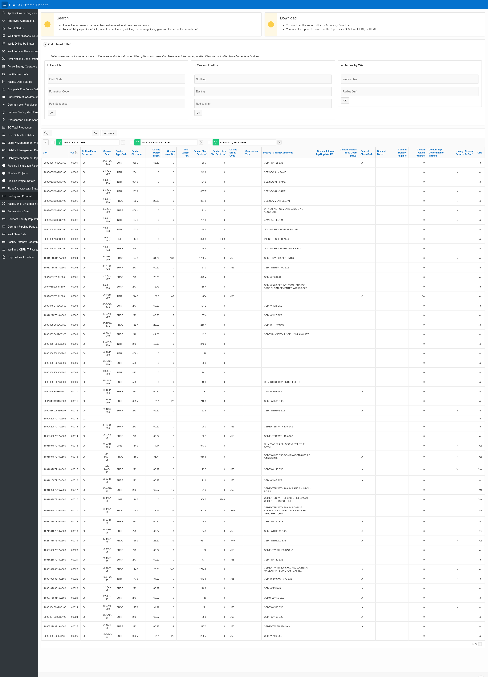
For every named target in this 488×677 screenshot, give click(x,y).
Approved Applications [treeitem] (21, 20)
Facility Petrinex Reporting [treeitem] (23, 242)
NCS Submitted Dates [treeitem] (21, 135)
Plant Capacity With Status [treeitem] (23, 188)
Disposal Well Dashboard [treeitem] (23, 257)
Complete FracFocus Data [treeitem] (23, 89)
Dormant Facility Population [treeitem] (24, 219)
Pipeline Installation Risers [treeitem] (23, 165)
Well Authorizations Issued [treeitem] (23, 36)
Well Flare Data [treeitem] (17, 234)
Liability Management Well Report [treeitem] (28, 143)
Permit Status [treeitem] (16, 28)
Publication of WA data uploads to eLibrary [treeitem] (33, 97)
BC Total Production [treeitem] (20, 127)
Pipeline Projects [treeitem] (18, 173)
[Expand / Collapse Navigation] (5, 5)
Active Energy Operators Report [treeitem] (27, 66)
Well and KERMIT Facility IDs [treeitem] (25, 249)
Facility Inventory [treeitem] (18, 74)
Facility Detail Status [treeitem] (20, 82)
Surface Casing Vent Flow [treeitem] (23, 112)
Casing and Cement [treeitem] (20, 196)
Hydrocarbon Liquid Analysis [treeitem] (25, 120)
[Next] (480, 644)
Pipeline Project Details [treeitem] (21, 181)
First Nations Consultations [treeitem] (24, 59)
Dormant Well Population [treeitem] (23, 104)
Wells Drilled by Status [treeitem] (21, 43)
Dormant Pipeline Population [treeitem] (25, 226)
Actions (108, 133)
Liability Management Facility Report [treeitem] (29, 150)
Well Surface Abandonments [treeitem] (25, 51)
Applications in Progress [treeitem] (22, 13)
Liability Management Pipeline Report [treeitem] (30, 158)
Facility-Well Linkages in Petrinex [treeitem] (27, 204)
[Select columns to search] (47, 133)
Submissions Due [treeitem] (18, 211)
